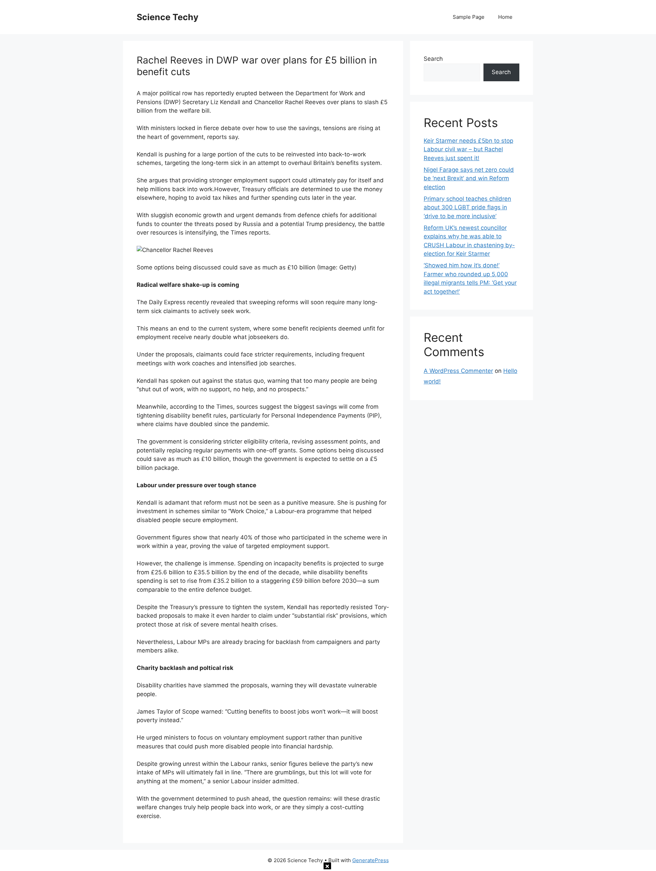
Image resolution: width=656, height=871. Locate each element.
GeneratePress (370, 860)
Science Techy (168, 17)
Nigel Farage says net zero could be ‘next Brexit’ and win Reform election (469, 178)
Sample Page (468, 17)
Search (433, 58)
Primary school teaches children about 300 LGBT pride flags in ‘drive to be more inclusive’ (467, 207)
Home (505, 17)
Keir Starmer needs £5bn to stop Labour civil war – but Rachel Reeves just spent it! (468, 149)
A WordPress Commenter (458, 370)
